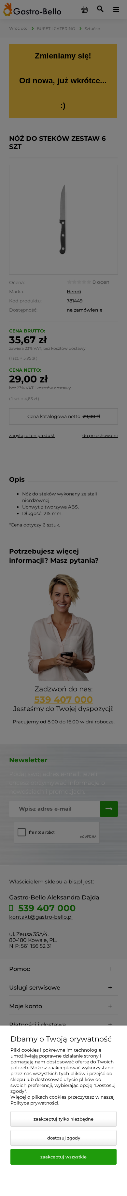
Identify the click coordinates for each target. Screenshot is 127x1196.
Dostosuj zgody (63, 1137)
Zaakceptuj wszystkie (63, 1156)
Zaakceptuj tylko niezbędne (63, 1119)
